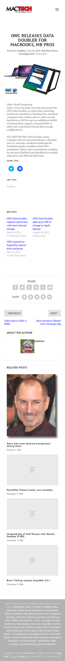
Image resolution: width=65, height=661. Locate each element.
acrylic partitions (28, 640)
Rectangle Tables (15, 610)
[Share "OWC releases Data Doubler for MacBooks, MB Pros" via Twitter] (22, 287)
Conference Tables (22, 606)
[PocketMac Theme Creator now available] (32, 469)
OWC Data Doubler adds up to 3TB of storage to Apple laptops (43, 223)
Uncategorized (26, 53)
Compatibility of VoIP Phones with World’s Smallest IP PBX (31, 535)
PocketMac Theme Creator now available (30, 489)
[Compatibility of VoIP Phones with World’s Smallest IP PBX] (32, 513)
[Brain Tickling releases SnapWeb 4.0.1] (32, 560)
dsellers (22, 50)
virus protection (20, 633)
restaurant (34, 623)
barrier (7, 627)
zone (22, 627)
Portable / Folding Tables (45, 606)
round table (43, 640)
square (39, 627)
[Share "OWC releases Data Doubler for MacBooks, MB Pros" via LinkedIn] (36, 287)
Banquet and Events (39, 613)
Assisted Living (20, 613)
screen (15, 627)
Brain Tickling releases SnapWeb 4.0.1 (28, 580)
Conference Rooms (25, 617)
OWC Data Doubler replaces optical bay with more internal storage (17, 223)
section (56, 623)
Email (22, 656)
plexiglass (55, 627)
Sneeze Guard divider (22, 637)
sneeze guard (30, 630)
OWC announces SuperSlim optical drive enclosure (16, 245)
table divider (44, 630)
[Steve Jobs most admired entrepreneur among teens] (32, 406)
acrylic (36, 620)
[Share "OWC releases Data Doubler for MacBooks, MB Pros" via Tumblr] (29, 287)
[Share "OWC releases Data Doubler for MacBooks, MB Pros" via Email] (49, 287)
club (18, 623)
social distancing (14, 630)
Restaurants (26, 620)
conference (9, 623)
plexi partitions (42, 637)
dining (25, 623)
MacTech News (50, 50)
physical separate (47, 644)
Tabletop (30, 627)
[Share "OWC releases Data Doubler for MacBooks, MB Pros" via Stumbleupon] (43, 287)
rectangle (46, 620)
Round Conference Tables (38, 610)
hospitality (46, 623)
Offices (15, 620)
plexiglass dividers (38, 633)
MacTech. (30, 653)
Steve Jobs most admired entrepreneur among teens (29, 445)
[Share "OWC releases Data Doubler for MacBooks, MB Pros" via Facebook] (15, 287)
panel (46, 627)
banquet (56, 620)
